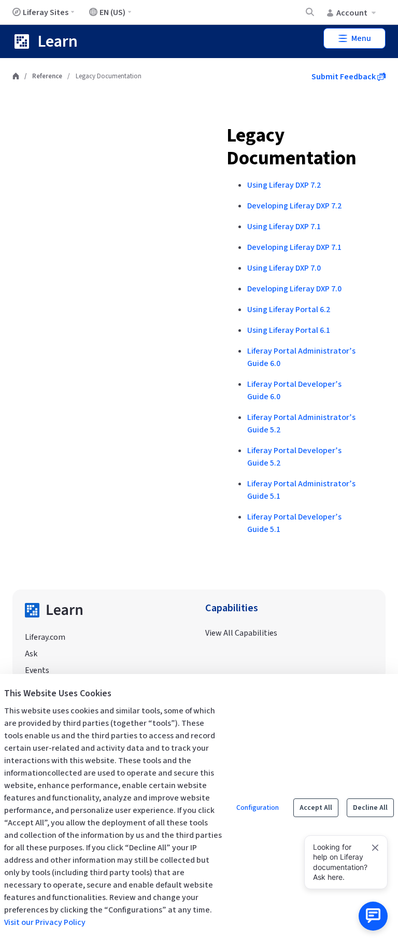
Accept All (316, 808)
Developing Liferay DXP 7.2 (294, 206)
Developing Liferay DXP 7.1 (294, 247)
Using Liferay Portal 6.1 (288, 330)
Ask (31, 653)
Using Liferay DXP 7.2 (284, 185)
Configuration (257, 808)
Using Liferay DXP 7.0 (284, 268)
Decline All (370, 808)
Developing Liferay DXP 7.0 (294, 288)
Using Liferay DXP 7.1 (284, 226)
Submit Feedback (344, 76)
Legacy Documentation (291, 147)
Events (37, 670)
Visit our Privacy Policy (45, 922)
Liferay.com (45, 637)
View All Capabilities (241, 633)
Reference (47, 76)
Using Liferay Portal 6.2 (288, 309)
